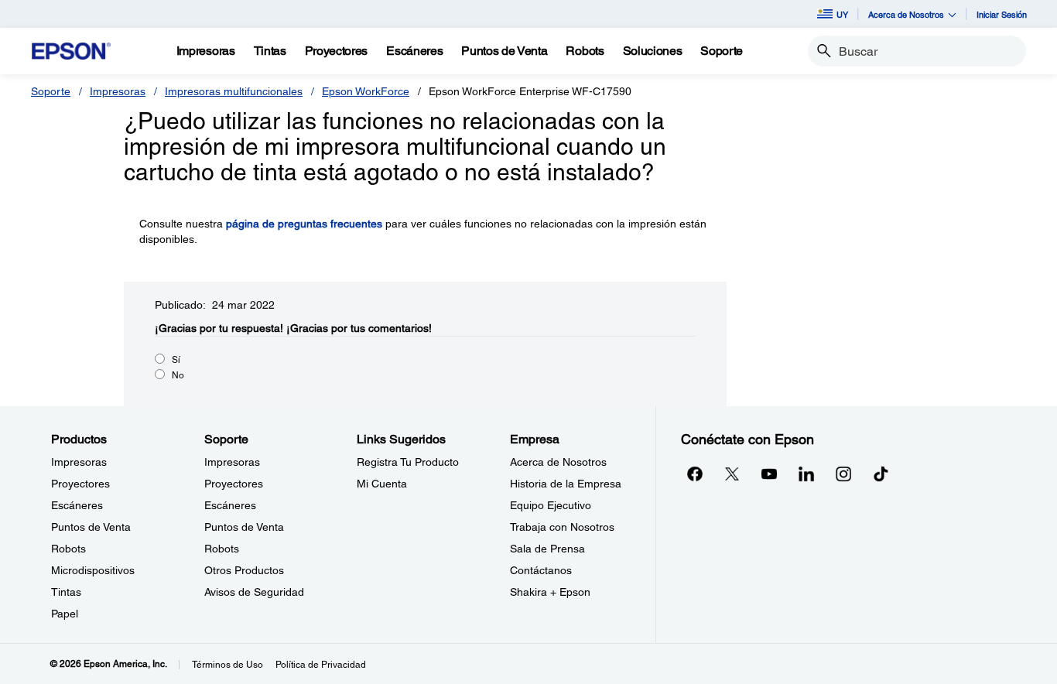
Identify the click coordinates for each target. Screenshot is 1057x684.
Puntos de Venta (91, 527)
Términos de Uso (227, 664)
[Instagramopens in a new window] (843, 473)
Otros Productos (244, 570)
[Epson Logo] (71, 51)
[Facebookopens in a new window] (695, 473)
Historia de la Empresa (565, 483)
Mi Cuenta (382, 483)
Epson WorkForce (365, 91)
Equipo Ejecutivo (550, 505)
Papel (64, 613)
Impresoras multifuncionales (234, 91)
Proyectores (80, 483)
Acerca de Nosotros (558, 462)
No (178, 375)
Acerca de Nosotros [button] (906, 14)
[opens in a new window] (881, 473)
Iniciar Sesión (1002, 14)
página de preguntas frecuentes (304, 223)
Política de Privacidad (320, 664)
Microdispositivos (93, 570)
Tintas (66, 592)
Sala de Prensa (547, 548)
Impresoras (117, 91)
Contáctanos (541, 570)
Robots (68, 548)
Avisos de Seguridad (254, 592)
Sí (176, 359)
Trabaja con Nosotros (562, 527)
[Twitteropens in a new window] (732, 473)
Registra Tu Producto (408, 462)
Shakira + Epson (550, 592)
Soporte (50, 91)
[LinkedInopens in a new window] (806, 473)
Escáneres (77, 505)
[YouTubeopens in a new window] (769, 473)
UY (842, 14)
